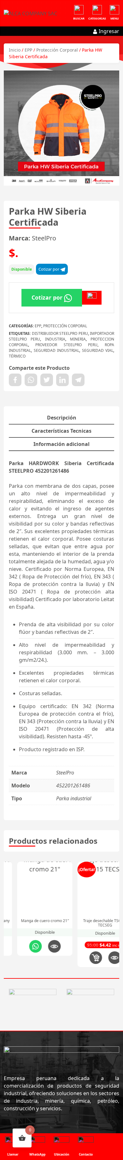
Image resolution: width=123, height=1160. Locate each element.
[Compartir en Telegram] (78, 380)
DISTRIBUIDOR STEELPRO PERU (60, 333)
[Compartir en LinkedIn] (62, 380)
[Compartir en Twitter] (46, 380)
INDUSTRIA (55, 339)
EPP (28, 50)
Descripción (61, 417)
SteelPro (44, 238)
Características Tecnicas (61, 430)
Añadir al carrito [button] (82, 957)
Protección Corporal (57, 50)
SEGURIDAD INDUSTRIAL (56, 350)
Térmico (17, 356)
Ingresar (108, 31)
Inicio (14, 50)
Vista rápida (41, 946)
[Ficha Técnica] (92, 298)
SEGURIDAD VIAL (98, 350)
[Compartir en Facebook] (15, 380)
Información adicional (61, 444)
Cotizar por (49, 269)
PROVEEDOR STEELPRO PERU (66, 344)
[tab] (61, 418)
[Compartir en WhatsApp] (31, 380)
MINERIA (78, 339)
